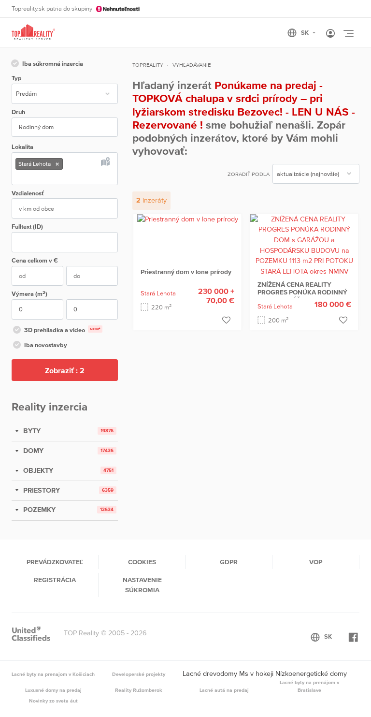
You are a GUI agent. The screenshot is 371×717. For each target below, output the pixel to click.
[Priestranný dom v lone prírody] (187, 219)
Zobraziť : (65, 370)
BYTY (31, 431)
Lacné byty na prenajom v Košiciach (53, 674)
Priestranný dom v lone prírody (186, 272)
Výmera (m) (29, 294)
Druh (18, 112)
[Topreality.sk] (33, 33)
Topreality (147, 65)
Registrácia (55, 580)
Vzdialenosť (28, 193)
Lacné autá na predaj (224, 690)
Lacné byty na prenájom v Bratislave (309, 686)
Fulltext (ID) (27, 226)
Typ (16, 78)
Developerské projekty (138, 674)
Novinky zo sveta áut (53, 700)
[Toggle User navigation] (330, 34)
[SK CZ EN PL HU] (305, 33)
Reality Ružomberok (138, 690)
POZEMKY (38, 509)
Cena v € (35, 260)
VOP (315, 562)
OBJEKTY (37, 470)
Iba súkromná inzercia (52, 63)
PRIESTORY (40, 490)
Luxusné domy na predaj (53, 690)
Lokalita (22, 146)
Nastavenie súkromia (142, 584)
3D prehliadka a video (62, 330)
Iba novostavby (45, 345)
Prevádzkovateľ (55, 562)
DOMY (32, 450)
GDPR (229, 562)
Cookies (142, 562)
